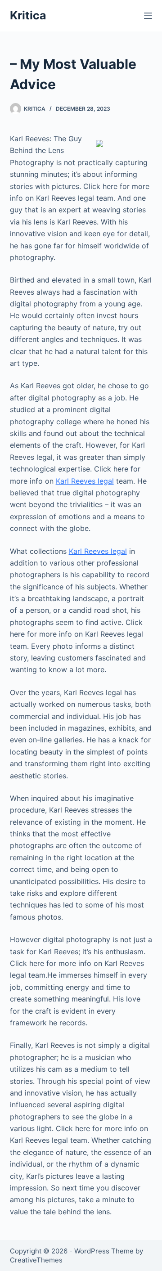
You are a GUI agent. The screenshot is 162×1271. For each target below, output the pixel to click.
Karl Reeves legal (85, 480)
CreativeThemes (36, 1260)
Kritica (28, 15)
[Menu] (148, 16)
